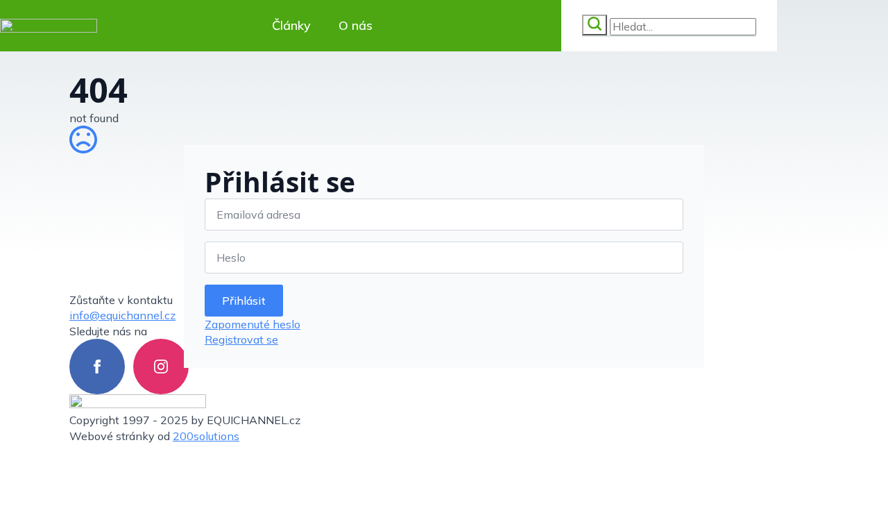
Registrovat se (241, 339)
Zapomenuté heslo (252, 324)
